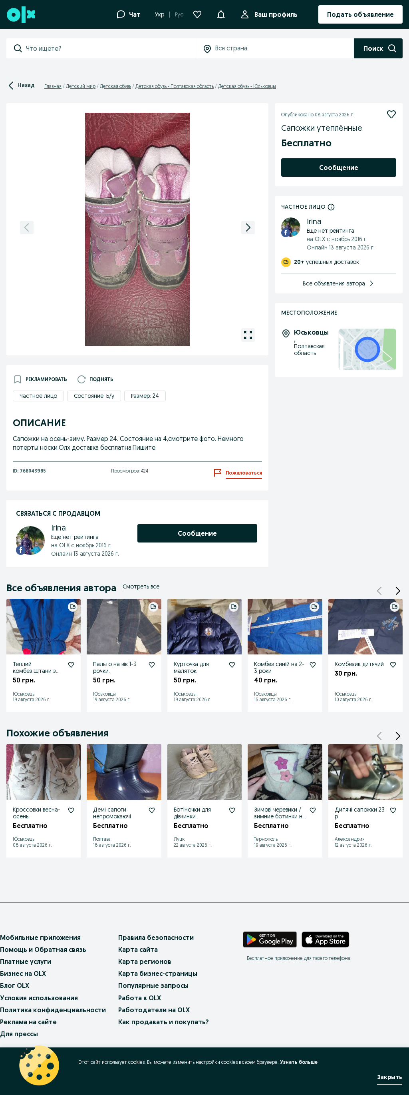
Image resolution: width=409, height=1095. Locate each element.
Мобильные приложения (40, 937)
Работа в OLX (139, 998)
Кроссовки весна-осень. (36, 813)
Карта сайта (138, 949)
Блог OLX (14, 985)
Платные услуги (25, 961)
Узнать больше (299, 1062)
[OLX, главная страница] (20, 14)
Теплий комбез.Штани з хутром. (34, 670)
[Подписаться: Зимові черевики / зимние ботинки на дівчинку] (313, 810)
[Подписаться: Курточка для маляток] (232, 665)
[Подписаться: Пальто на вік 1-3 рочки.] (152, 665)
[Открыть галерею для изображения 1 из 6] (248, 335)
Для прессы (19, 1034)
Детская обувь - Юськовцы (247, 86)
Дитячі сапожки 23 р (360, 813)
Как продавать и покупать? (163, 1022)
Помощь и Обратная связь (43, 949)
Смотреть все (141, 586)
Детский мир (80, 86)
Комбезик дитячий (359, 664)
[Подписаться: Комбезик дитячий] (393, 665)
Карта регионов (144, 961)
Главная (53, 86)
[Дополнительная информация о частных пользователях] (331, 206)
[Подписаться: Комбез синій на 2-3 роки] (313, 665)
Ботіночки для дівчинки (192, 813)
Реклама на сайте (28, 1022)
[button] (398, 591)
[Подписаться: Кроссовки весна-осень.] (71, 810)
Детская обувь (115, 86)
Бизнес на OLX (23, 973)
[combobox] (110, 48)
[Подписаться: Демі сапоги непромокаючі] (152, 810)
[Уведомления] (221, 14)
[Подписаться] (391, 114)
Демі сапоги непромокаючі (112, 813)
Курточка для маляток (191, 667)
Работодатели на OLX (154, 1010)
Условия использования (39, 998)
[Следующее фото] (248, 227)
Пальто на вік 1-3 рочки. (115, 667)
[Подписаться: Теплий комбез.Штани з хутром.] (71, 665)
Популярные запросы (153, 985)
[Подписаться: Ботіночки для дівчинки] (232, 810)
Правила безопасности (156, 937)
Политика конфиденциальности (53, 1010)
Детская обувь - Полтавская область (174, 86)
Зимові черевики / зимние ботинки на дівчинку (280, 816)
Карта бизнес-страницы (157, 973)
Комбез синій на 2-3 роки (279, 667)
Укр (159, 14)
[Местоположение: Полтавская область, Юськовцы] (367, 350)
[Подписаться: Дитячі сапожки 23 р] (393, 810)
